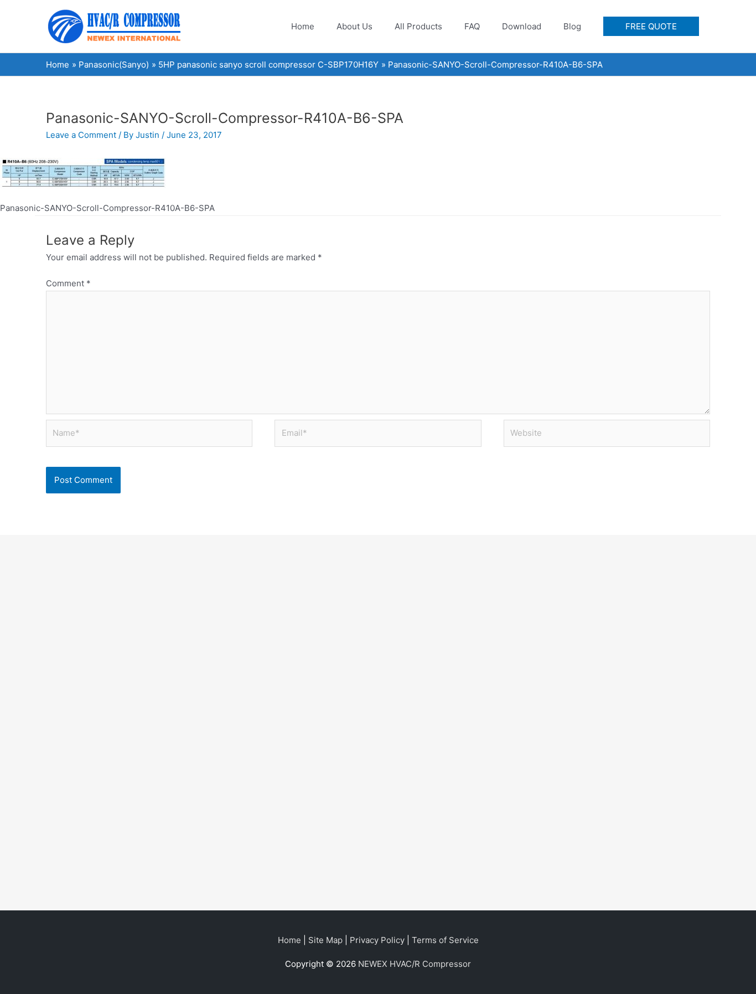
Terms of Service (445, 940)
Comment (68, 283)
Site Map (325, 940)
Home (289, 940)
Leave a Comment (81, 135)
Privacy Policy (377, 940)
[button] (651, 26)
